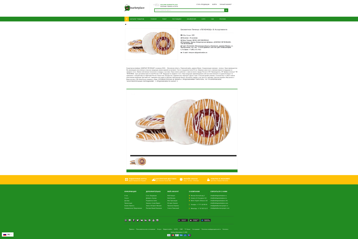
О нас (126, 195)
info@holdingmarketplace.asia (219, 203)
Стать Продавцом (151, 195)
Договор (126, 200)
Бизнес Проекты (129, 205)
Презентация (128, 203)
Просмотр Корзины (173, 205)
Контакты (225, 229)
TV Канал (187, 229)
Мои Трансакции (172, 200)
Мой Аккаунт (171, 195)
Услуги (126, 198)
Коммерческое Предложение (133, 208)
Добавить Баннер (151, 198)
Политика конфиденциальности (211, 229)
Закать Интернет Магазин (154, 205)
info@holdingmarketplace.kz (218, 198)
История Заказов (172, 203)
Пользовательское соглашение (145, 229)
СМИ (181, 229)
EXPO (176, 229)
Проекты (131, 229)
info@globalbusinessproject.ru (219, 205)
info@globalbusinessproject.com (219, 208)
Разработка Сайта (151, 200)
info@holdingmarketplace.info (219, 200)
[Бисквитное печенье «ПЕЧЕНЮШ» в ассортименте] (151, 44)
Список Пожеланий (173, 208)
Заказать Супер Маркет (153, 203)
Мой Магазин (171, 198)
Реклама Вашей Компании (154, 208)
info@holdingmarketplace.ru (218, 195)
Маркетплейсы (167, 229)
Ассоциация (196, 229)
